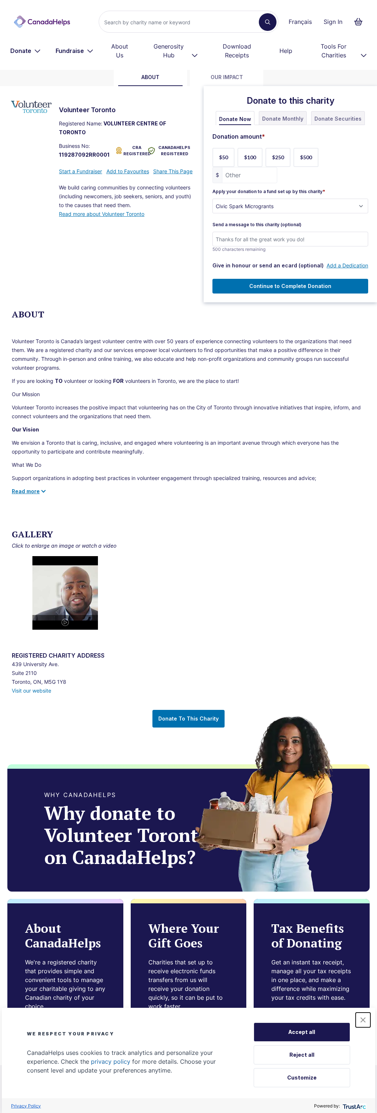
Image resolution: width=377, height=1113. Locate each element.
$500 (306, 157)
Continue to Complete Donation (290, 286)
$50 (223, 157)
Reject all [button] (301, 1055)
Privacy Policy (26, 1106)
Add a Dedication (347, 265)
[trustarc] (353, 1106)
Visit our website (31, 690)
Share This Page (173, 171)
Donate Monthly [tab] (282, 118)
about (150, 77)
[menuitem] (25, 51)
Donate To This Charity (188, 718)
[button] (363, 1020)
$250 (278, 157)
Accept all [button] (301, 1032)
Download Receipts (237, 51)
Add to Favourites (127, 171)
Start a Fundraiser (80, 171)
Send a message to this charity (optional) (257, 224)
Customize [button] (302, 1077)
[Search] (267, 22)
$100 (250, 157)
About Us (119, 51)
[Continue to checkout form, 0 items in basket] (361, 22)
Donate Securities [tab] (338, 118)
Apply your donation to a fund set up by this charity (268, 191)
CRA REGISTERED (134, 150)
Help (285, 50)
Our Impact (227, 77)
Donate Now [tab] (235, 119)
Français (300, 21)
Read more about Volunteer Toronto (101, 214)
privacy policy (110, 1061)
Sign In (333, 21)
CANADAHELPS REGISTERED (174, 150)
